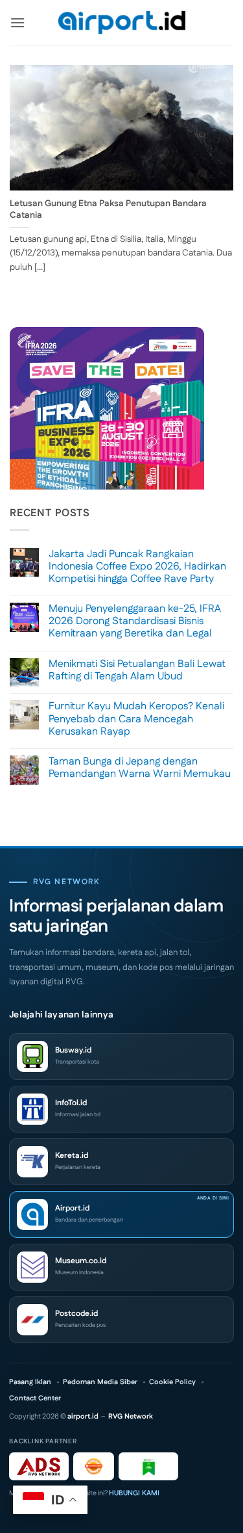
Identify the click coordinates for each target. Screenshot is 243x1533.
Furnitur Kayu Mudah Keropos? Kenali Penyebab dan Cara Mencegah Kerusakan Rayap (136, 719)
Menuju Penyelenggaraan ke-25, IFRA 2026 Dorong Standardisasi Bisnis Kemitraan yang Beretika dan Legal (135, 621)
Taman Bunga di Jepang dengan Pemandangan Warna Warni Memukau (140, 767)
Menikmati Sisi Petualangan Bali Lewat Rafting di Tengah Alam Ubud (137, 670)
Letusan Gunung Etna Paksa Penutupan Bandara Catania (108, 209)
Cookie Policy (172, 1382)
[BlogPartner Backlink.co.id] (148, 1466)
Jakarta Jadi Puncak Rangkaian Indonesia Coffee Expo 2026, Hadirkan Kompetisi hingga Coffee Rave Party (137, 567)
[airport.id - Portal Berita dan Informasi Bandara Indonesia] (122, 23)
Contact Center (35, 1399)
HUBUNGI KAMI (134, 1493)
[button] (17, 22)
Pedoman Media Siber (100, 1382)
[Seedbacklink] (93, 1466)
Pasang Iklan (30, 1382)
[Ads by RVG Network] (39, 1466)
